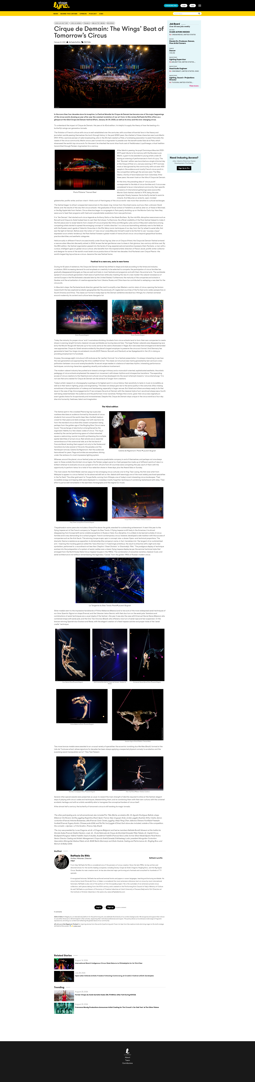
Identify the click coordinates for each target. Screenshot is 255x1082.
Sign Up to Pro (184, 168)
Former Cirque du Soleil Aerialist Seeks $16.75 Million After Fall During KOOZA (105, 995)
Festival (87, 42)
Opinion (83, 14)
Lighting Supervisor (177, 59)
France (87, 23)
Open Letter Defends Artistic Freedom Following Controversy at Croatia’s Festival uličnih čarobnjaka (114, 976)
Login (184, 5)
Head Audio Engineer (178, 68)
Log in (98, 907)
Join (192, 5)
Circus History (61, 23)
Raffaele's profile (155, 858)
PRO (171, 5)
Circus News (76, 23)
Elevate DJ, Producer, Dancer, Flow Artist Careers (182, 42)
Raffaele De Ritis (74, 42)
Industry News (98, 23)
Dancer (172, 50)
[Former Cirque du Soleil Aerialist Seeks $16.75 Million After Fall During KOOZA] (64, 995)
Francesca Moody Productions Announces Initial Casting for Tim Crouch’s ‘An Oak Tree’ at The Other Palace (117, 1007)
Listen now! (77, 926)
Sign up (110, 907)
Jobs (101, 14)
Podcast (93, 14)
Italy (73, 861)
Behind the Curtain (68, 14)
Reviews (110, 23)
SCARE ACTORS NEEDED (179, 32)
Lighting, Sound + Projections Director (181, 78)
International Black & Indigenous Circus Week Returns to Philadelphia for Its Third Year (108, 963)
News (55, 14)
